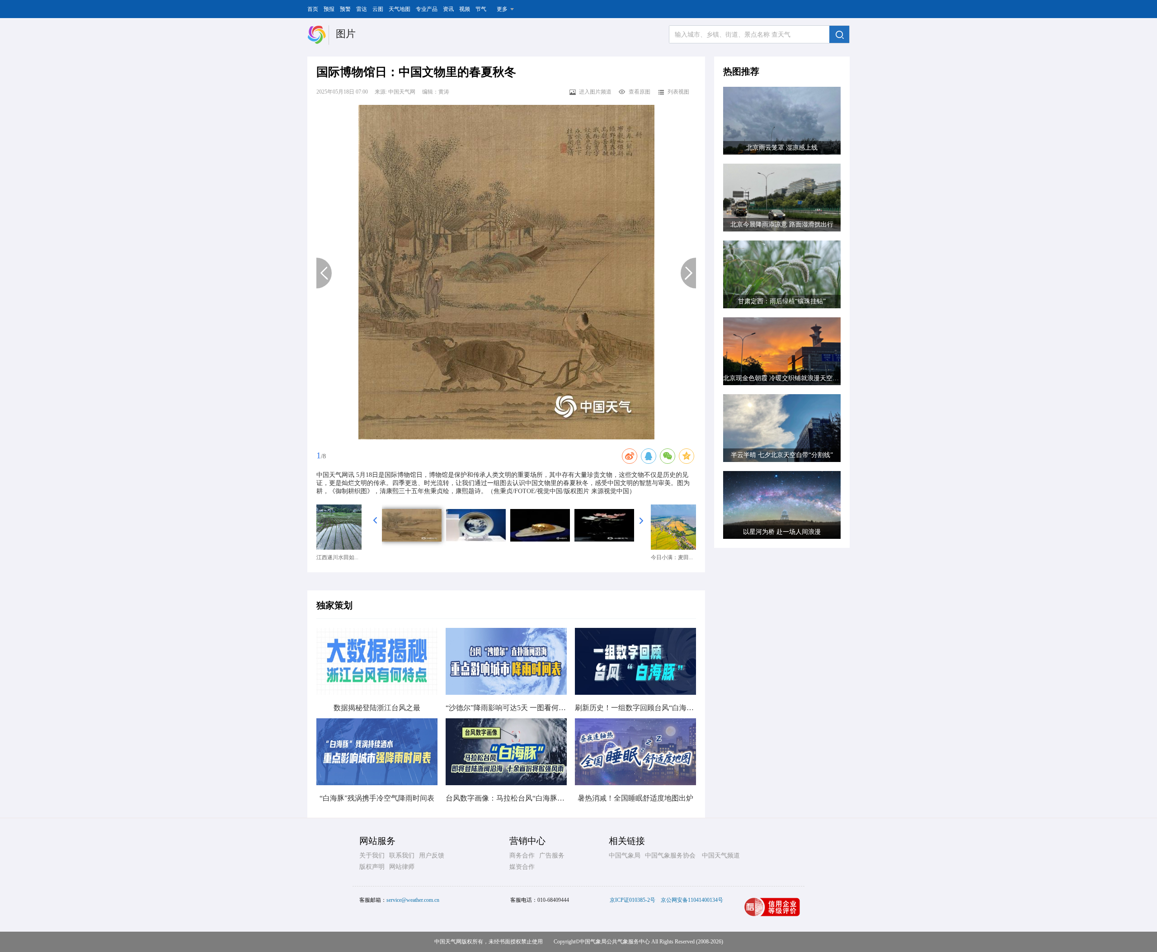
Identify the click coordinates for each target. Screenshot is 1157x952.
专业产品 (426, 9)
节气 (480, 9)
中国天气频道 (721, 855)
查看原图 (639, 92)
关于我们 (372, 855)
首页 (312, 9)
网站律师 (401, 866)
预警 (345, 9)
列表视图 (678, 92)
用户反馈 (431, 855)
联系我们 (401, 855)
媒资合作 (522, 866)
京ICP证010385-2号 (632, 900)
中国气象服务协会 (670, 855)
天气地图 (399, 9)
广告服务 (551, 855)
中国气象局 (624, 855)
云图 (377, 9)
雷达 (361, 9)
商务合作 (522, 855)
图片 (346, 33)
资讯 (448, 9)
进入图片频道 (595, 92)
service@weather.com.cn (412, 900)
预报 (329, 9)
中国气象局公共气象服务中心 (614, 941)
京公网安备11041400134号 (692, 900)
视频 (464, 9)
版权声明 (372, 866)
